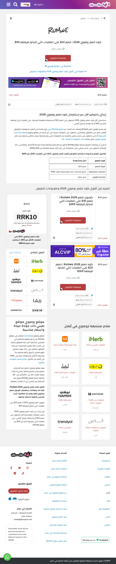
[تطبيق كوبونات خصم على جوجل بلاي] (15, 499)
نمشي (65, 404)
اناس (95, 435)
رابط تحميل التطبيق (19, 491)
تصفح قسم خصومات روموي (27, 360)
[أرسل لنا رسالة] (7, 557)
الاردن (107, 517)
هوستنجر (96, 407)
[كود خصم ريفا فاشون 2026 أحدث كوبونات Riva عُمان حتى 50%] (37, 300)
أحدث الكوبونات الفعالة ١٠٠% (73, 139)
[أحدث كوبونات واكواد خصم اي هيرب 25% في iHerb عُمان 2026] (95, 339)
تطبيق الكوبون (25, 484)
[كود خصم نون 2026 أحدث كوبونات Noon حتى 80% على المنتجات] (95, 366)
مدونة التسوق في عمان (57, 477)
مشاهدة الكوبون (58, 58)
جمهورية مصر (104, 509)
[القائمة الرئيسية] (8, 5)
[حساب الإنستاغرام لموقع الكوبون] (27, 468)
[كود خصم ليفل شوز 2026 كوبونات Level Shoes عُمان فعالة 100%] (64, 366)
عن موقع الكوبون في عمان (55, 493)
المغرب (107, 525)
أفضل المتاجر (37, 252)
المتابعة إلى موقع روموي (59, 66)
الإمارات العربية (104, 469)
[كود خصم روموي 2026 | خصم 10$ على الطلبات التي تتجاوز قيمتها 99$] (26, 214)
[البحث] (15, 5)
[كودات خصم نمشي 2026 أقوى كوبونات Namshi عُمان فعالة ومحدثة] (64, 394)
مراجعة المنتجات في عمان (56, 533)
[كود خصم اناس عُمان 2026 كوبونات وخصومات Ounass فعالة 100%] (95, 421)
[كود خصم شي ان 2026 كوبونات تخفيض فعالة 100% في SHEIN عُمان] (37, 310)
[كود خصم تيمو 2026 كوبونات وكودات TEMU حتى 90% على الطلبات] (64, 339)
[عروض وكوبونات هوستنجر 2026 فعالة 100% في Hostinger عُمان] (95, 394)
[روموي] (58, 30)
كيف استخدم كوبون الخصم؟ (55, 509)
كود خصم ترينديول (59, 517)
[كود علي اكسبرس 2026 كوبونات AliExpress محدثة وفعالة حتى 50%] (16, 300)
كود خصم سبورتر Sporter (56, 541)
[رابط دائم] (92, 229)
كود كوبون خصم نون (58, 525)
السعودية (106, 461)
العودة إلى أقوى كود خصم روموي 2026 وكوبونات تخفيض (57, 71)
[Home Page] (99, 4)
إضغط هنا (28, 336)
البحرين (107, 485)
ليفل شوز (65, 377)
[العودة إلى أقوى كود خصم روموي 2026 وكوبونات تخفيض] (11, 18)
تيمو (64, 349)
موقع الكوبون (100, 139)
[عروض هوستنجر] (80, 251)
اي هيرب (96, 349)
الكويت (107, 477)
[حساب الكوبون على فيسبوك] (11, 468)
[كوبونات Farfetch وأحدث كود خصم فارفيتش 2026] (16, 310)
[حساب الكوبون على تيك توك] (23, 473)
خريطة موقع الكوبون (58, 485)
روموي (83, 18)
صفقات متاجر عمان (59, 469)
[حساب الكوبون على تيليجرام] (14, 473)
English (39, 4)
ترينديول (65, 432)
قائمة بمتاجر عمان (59, 461)
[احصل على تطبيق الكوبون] (58, 82)
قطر (108, 501)
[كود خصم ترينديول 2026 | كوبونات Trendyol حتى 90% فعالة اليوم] (64, 421)
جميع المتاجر (95, 18)
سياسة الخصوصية (59, 501)
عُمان (108, 493)
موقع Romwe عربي (55, 129)
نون (95, 377)
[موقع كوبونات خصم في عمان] (104, 18)
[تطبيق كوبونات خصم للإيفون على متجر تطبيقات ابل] (9, 499)
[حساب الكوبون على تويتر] (19, 468)
